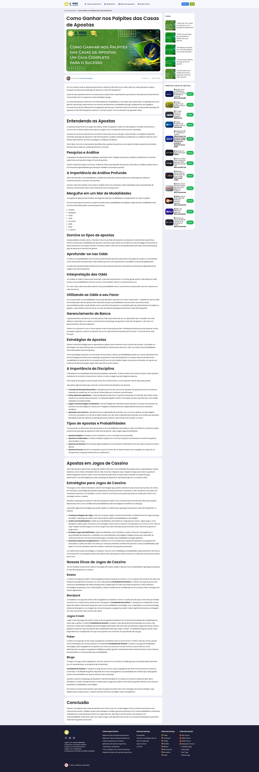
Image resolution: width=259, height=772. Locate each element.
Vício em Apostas (142, 741)
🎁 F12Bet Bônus (185, 738)
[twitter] (69, 737)
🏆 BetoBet (165, 744)
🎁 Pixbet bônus (185, 741)
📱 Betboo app (185, 755)
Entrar (185, 4)
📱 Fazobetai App (186, 747)
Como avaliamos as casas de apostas (116, 749)
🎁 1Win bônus (184, 735)
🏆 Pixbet (164, 735)
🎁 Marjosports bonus (187, 744)
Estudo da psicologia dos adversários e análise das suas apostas (183, 37)
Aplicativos (111, 4)
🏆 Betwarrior (165, 752)
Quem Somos (145, 4)
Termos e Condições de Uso (146, 738)
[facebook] (65, 737)
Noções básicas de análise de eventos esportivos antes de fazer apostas (183, 74)
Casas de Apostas (94, 4)
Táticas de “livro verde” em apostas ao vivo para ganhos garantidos (184, 25)
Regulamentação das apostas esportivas (117, 752)
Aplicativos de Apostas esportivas (114, 744)
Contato (139, 747)
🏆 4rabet (164, 741)
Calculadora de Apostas (111, 747)
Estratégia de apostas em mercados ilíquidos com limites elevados (184, 49)
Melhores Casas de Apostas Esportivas (116, 738)
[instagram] (73, 737)
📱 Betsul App (184, 749)
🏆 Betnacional (166, 749)
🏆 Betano (164, 747)
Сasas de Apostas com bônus (113, 741)
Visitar (190, 94)
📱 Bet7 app (184, 752)
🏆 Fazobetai (165, 738)
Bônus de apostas (127, 4)
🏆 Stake (164, 755)
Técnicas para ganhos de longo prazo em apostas (184, 62)
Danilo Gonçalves (86, 78)
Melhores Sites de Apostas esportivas (116, 735)
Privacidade (140, 735)
